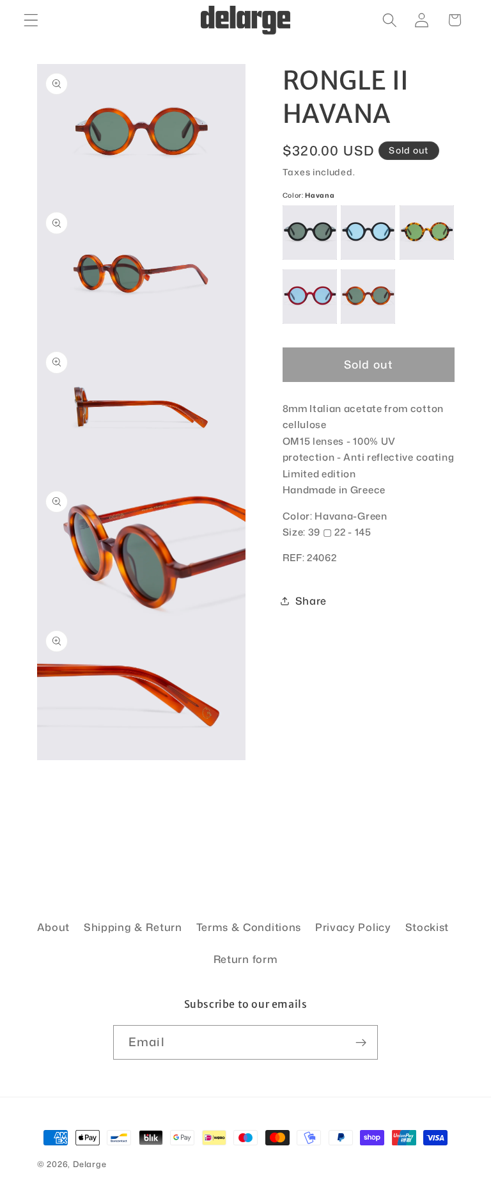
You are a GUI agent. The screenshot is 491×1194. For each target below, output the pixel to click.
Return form (246, 958)
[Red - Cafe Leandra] (310, 296)
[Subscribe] (361, 1042)
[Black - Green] (310, 232)
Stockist (427, 926)
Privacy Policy (353, 926)
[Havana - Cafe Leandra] (427, 232)
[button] (31, 20)
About (53, 926)
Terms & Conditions (248, 926)
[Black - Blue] (368, 232)
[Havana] (368, 296)
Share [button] (311, 600)
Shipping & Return (133, 926)
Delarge (90, 1164)
